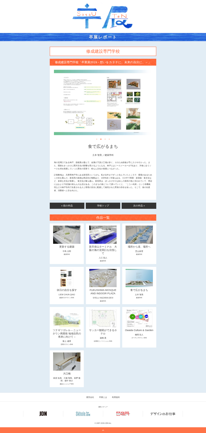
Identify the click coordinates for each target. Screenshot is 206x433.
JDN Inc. (108, 423)
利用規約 (116, 397)
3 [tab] (105, 140)
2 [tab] (100, 140)
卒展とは (103, 397)
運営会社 (90, 397)
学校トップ (103, 205)
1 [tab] (96, 140)
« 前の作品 (67, 205)
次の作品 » (139, 205)
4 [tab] (109, 140)
